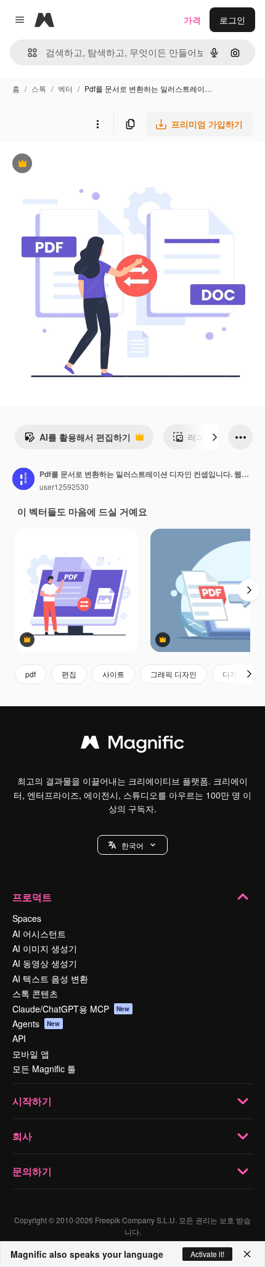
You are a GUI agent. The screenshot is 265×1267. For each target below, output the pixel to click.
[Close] (247, 1254)
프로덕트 (32, 897)
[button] (132, 845)
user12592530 (64, 486)
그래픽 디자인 (173, 674)
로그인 (232, 20)
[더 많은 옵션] (97, 124)
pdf (30, 674)
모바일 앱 (30, 1054)
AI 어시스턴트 (39, 933)
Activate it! (207, 1254)
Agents (36, 1023)
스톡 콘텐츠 (35, 993)
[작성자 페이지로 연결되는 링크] (23, 480)
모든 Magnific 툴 (44, 1068)
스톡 (38, 88)
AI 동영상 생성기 (44, 963)
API (19, 1038)
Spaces (26, 918)
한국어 (132, 845)
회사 (22, 1136)
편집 (69, 674)
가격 (192, 20)
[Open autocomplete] (27, 52)
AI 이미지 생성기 (44, 948)
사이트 (113, 674)
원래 (71, 164)
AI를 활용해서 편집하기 (77, 440)
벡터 (65, 88)
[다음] (214, 437)
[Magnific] (132, 745)
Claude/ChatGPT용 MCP (71, 1009)
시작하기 (32, 1101)
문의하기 (32, 1171)
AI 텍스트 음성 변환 (50, 978)
